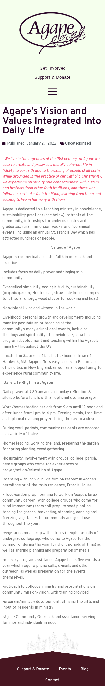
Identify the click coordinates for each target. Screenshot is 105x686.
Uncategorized (78, 143)
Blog (84, 669)
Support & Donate (52, 77)
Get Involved (53, 68)
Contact (52, 680)
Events (65, 669)
